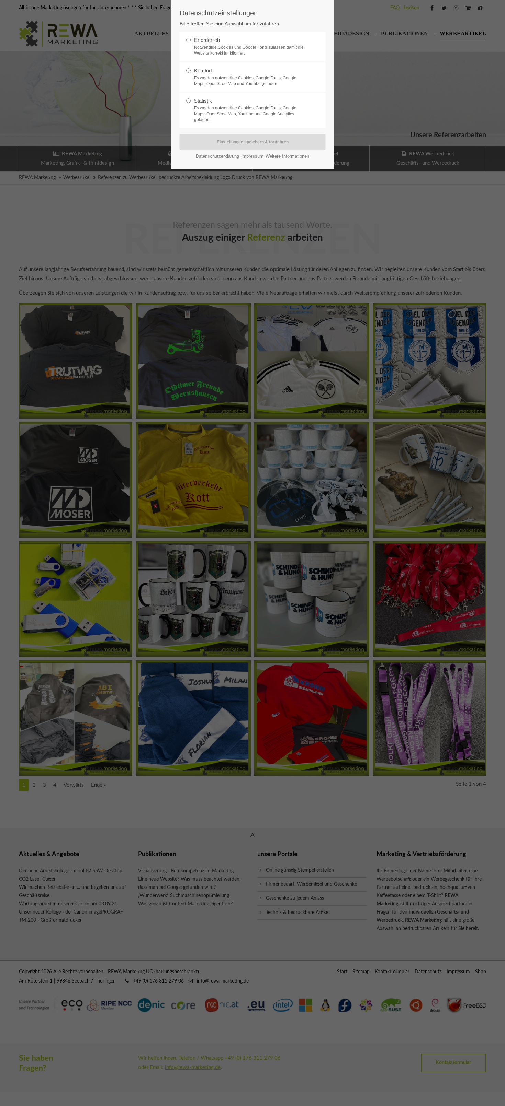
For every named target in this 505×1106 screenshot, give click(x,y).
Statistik (245, 110)
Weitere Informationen (287, 156)
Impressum (252, 156)
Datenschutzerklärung (217, 156)
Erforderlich (249, 46)
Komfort (245, 77)
